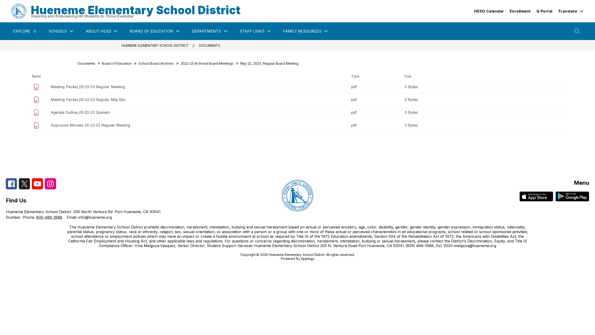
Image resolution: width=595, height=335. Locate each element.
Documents (209, 45)
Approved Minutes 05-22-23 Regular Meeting (90, 125)
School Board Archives (156, 63)
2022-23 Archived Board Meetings (207, 63)
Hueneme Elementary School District (155, 45)
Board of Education (151, 31)
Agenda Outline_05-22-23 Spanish (80, 112)
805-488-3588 (49, 217)
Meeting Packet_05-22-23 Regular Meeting (88, 86)
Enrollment (520, 11)
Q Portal (544, 11)
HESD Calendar (489, 11)
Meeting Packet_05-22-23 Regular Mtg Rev (88, 99)
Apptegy (307, 259)
